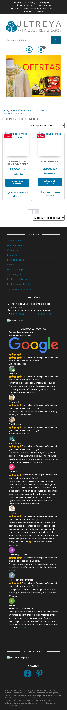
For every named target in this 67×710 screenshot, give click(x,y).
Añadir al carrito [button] (17, 182)
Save (9, 136)
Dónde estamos (15, 245)
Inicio (5, 110)
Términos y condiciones (20, 288)
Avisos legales (15, 274)
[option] (33, 76)
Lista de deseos (15, 259)
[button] (17, 194)
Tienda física (14, 240)
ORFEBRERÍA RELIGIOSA (20, 110)
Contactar (12, 250)
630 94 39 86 (45, 5)
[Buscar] (56, 40)
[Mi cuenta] (29, 49)
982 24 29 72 (26, 5)
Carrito (11, 264)
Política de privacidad (19, 279)
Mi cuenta (12, 255)
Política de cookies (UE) (20, 284)
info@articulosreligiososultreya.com (35, 2)
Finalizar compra (16, 269)
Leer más (23, 627)
